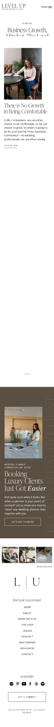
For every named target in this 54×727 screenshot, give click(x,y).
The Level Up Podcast (31, 38)
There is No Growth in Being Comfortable (25, 108)
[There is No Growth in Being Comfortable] (23, 73)
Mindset (15, 35)
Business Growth (27, 29)
